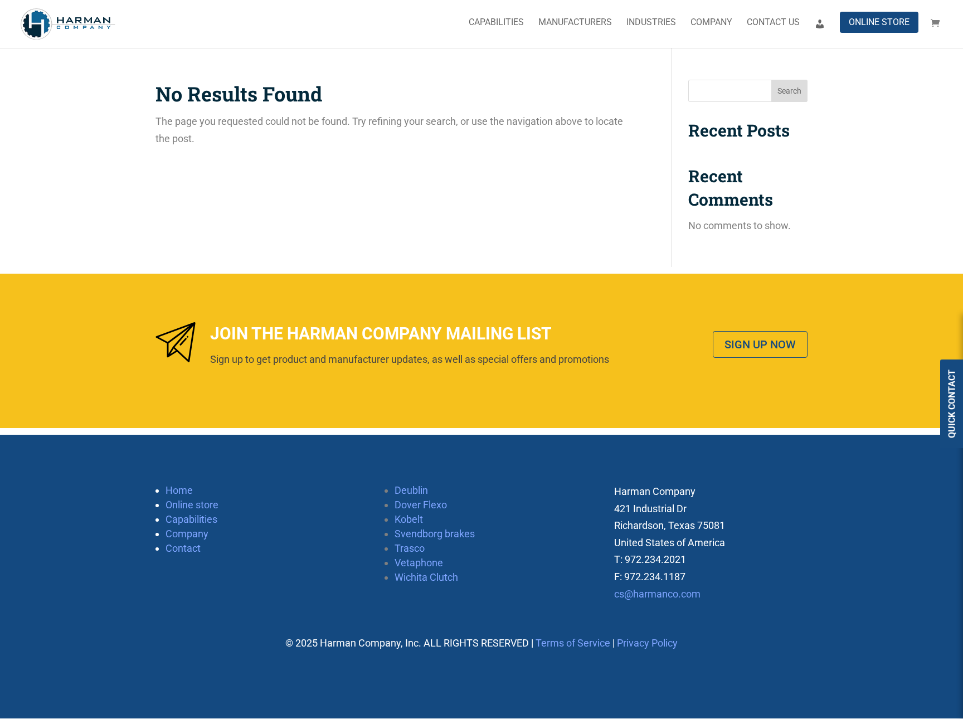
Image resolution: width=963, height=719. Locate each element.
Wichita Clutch (426, 577)
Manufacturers (575, 22)
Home (179, 490)
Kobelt (409, 519)
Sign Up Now (760, 344)
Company (711, 22)
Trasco (410, 548)
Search (789, 90)
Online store (879, 22)
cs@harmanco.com (657, 594)
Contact (183, 548)
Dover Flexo (421, 505)
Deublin (411, 490)
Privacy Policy (647, 643)
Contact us (773, 22)
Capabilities (496, 22)
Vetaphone (419, 563)
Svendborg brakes (435, 534)
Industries (651, 22)
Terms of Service (573, 643)
